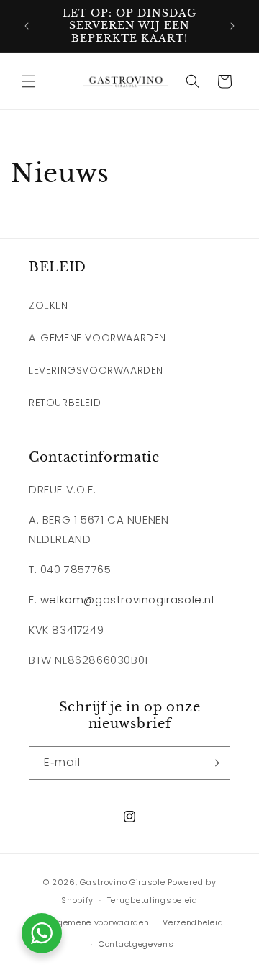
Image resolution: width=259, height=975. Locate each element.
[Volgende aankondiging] (232, 26)
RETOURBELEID (65, 402)
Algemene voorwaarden (99, 922)
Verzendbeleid (193, 922)
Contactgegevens (136, 944)
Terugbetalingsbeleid (152, 900)
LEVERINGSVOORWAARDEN (96, 370)
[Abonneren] (214, 763)
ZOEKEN (48, 305)
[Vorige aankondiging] (26, 26)
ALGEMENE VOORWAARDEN (97, 338)
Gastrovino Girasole (122, 882)
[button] (29, 81)
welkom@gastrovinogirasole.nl (127, 599)
